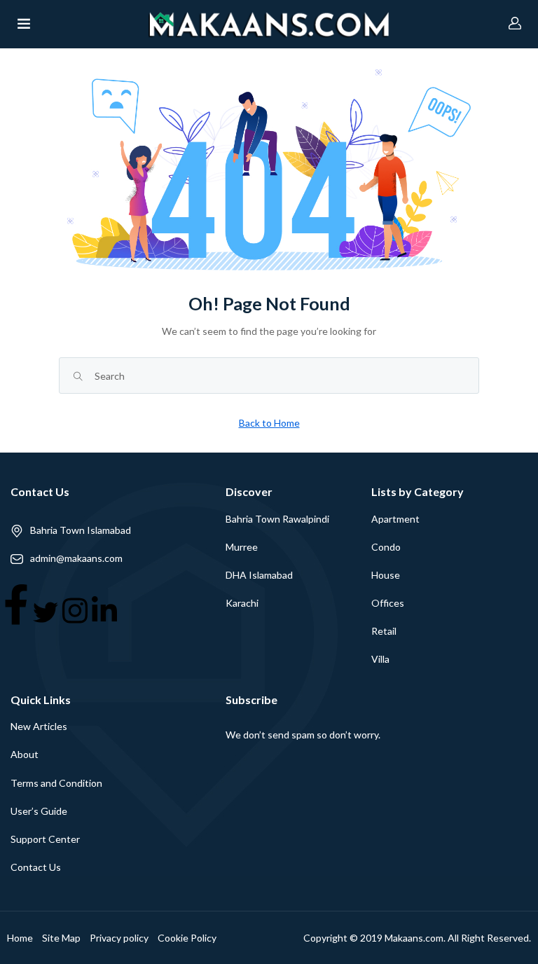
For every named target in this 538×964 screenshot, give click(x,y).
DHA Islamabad (259, 575)
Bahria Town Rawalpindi (277, 519)
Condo (386, 547)
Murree (242, 547)
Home (20, 938)
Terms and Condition (56, 783)
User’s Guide (39, 811)
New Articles (39, 726)
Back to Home (269, 423)
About (25, 754)
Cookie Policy (187, 938)
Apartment (395, 519)
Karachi (242, 603)
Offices (387, 603)
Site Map (61, 938)
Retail (383, 631)
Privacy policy (119, 938)
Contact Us (36, 867)
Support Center (45, 839)
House (385, 575)
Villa (380, 659)
